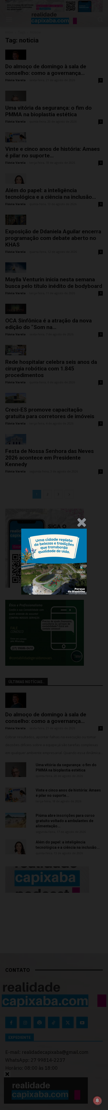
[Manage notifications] (97, 1100)
